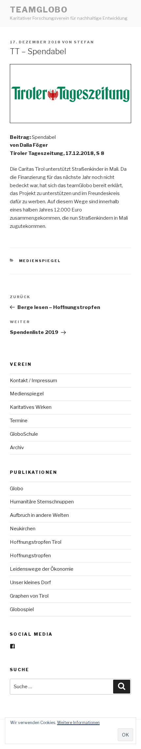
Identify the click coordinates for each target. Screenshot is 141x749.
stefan (84, 42)
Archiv (17, 448)
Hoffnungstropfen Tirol (35, 542)
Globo (16, 489)
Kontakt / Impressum (33, 381)
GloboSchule (24, 434)
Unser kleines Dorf (30, 582)
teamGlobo (39, 9)
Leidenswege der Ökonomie (41, 569)
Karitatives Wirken (30, 407)
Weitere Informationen (78, 722)
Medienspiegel (40, 260)
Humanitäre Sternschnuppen (42, 502)
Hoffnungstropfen (30, 556)
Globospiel (22, 609)
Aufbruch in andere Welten (39, 515)
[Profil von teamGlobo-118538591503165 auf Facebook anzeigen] (12, 646)
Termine (19, 421)
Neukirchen (22, 529)
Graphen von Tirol (29, 596)
